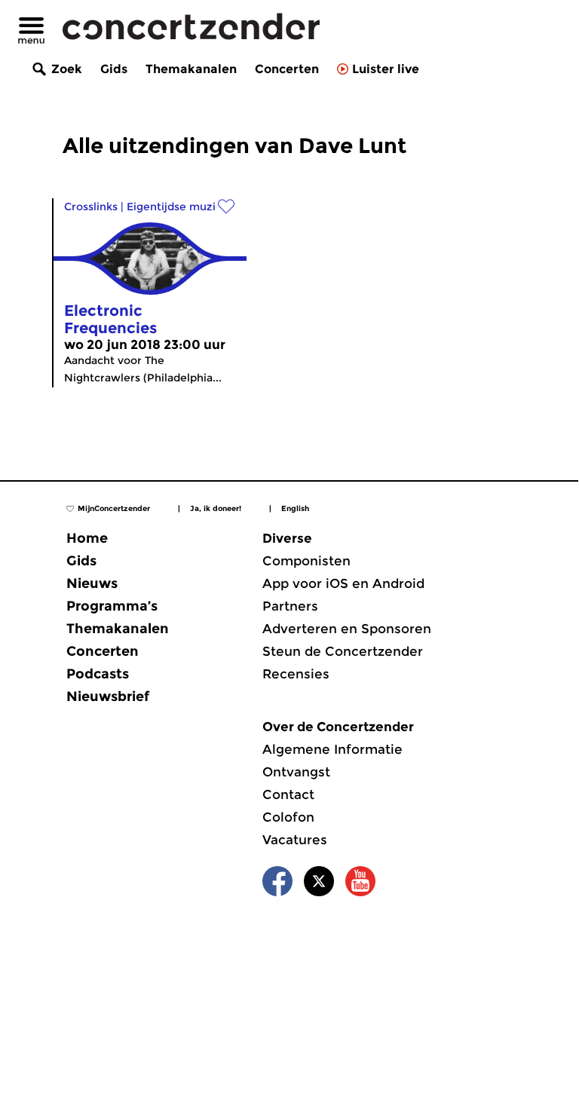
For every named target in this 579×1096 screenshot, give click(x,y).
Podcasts (97, 674)
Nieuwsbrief (107, 696)
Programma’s (112, 606)
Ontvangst (296, 771)
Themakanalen (191, 69)
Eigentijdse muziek (177, 206)
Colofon (288, 817)
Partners (290, 606)
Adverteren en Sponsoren (346, 628)
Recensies (295, 673)
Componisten (306, 560)
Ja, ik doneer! (215, 508)
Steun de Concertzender (342, 651)
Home (87, 538)
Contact (288, 794)
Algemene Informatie (332, 749)
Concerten (287, 69)
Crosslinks (91, 206)
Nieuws (92, 583)
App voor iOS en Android (343, 583)
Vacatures (294, 839)
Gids (113, 69)
